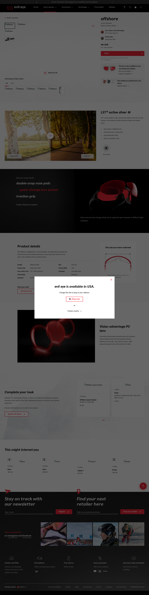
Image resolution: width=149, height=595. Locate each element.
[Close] (111, 279)
